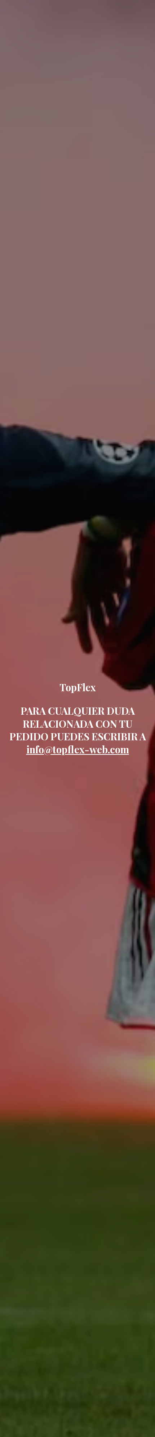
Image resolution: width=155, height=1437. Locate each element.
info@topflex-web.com (77, 749)
